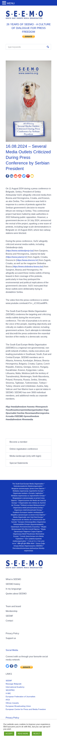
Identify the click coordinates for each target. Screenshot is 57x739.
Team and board (13, 606)
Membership (11, 611)
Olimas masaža (12, 703)
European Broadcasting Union (18, 706)
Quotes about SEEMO (16, 593)
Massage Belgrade (13, 684)
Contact (9, 621)
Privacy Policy (12, 633)
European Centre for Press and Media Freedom (26, 709)
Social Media (12, 650)
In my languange (13, 589)
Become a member (18, 442)
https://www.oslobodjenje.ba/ (19, 251)
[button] (4, 3)
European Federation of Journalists (20, 696)
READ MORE (23, 734)
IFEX (8, 700)
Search (48, 47)
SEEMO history (13, 584)
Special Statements (19, 463)
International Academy (15, 687)
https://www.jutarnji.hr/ (16, 257)
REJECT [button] (36, 734)
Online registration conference (24, 449)
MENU (11, 3)
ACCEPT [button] (9, 734)
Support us (11, 638)
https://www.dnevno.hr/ (27, 260)
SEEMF (9, 616)
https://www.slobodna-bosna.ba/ (28, 266)
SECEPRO (10, 690)
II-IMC (8, 693)
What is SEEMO (13, 579)
